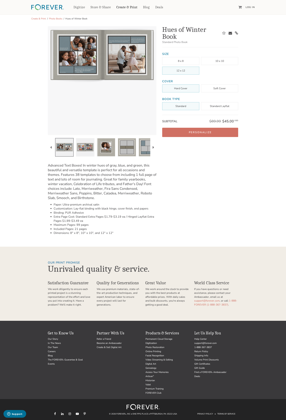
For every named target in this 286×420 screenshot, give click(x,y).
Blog (146, 7)
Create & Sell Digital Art (109, 347)
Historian (150, 380)
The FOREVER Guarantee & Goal (65, 359)
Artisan (149, 376)
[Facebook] (55, 414)
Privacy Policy (205, 414)
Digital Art (150, 363)
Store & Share (101, 7)
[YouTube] (77, 414)
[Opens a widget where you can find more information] (14, 414)
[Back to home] (47, 7)
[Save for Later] (224, 33)
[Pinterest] (85, 414)
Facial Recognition (154, 355)
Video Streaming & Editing (159, 359)
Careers (52, 351)
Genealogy (150, 368)
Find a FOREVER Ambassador (210, 372)
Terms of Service (226, 414)
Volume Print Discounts (206, 359)
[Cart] (240, 7)
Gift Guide (199, 368)
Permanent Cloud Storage (158, 339)
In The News (54, 343)
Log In (250, 7)
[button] (200, 132)
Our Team (53, 347)
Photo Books (55, 18)
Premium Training (154, 388)
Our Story (53, 339)
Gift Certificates (202, 363)
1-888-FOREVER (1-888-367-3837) (215, 303)
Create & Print (127, 7)
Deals (159, 7)
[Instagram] (70, 414)
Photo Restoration (154, 347)
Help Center (200, 339)
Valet (148, 384)
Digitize (79, 7)
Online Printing (153, 351)
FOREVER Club (153, 392)
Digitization (151, 343)
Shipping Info (201, 355)
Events (51, 363)
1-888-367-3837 (203, 347)
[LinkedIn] (62, 414)
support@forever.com (207, 301)
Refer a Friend (104, 339)
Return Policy (201, 351)
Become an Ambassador (109, 343)
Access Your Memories (157, 372)
